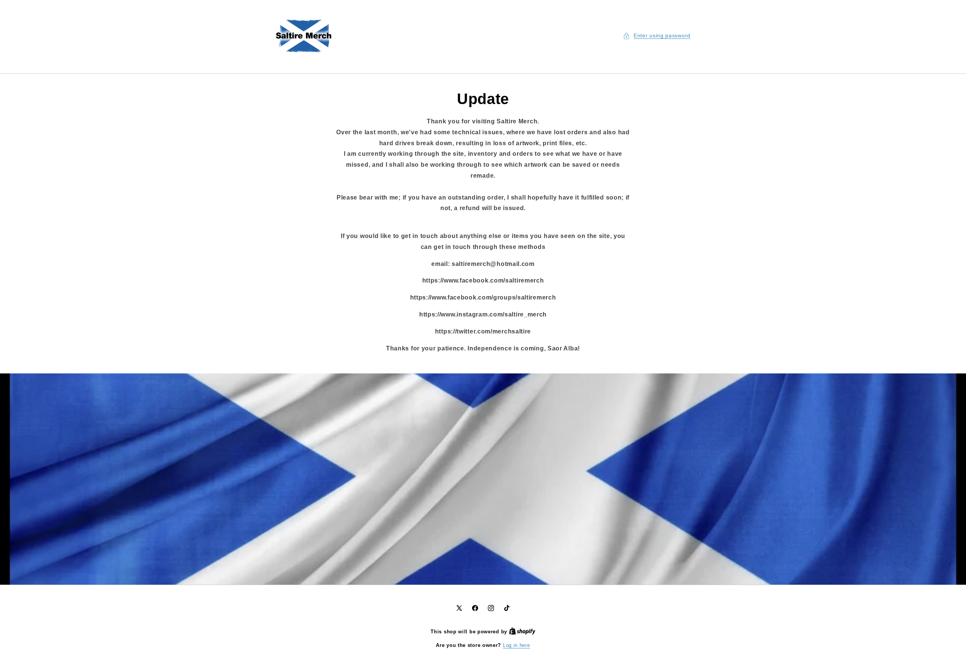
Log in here (516, 645)
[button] (657, 35)
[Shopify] (522, 631)
